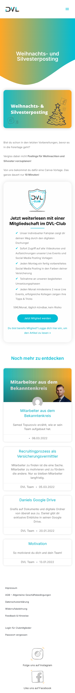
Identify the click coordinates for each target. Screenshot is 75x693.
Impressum (11, 588)
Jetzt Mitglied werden (37, 318)
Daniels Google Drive (37, 500)
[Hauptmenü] (67, 9)
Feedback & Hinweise (17, 615)
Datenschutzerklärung (17, 601)
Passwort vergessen (16, 634)
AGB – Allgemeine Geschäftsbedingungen (28, 594)
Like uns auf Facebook (37, 688)
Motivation (37, 543)
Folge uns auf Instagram (37, 665)
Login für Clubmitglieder (18, 627)
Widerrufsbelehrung (16, 608)
